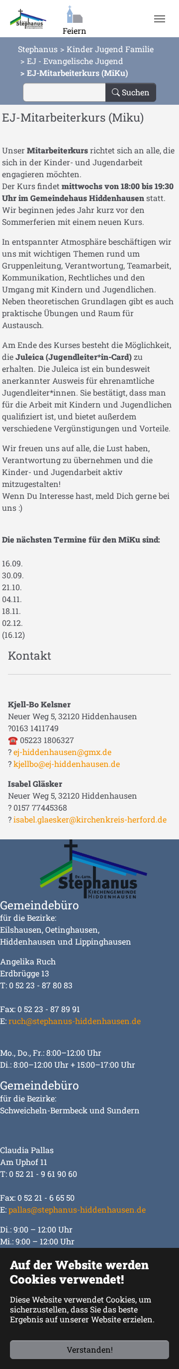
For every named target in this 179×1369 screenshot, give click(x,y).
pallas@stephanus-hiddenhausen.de (77, 1209)
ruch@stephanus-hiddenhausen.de (74, 1021)
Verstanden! (90, 1349)
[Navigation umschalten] (159, 18)
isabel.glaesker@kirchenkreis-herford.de (90, 819)
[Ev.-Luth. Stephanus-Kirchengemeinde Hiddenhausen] (28, 18)
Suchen (135, 92)
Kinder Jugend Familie (110, 49)
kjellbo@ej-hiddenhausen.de (66, 763)
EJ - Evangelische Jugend (75, 61)
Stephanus (38, 49)
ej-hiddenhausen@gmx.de (62, 752)
